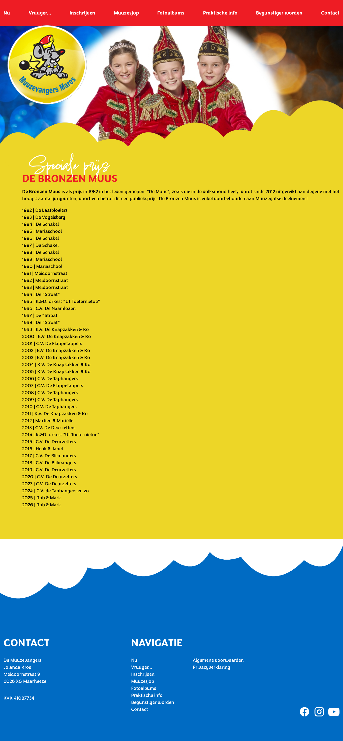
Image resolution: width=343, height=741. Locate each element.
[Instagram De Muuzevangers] (319, 711)
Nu (7, 13)
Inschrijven (82, 13)
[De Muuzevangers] (47, 65)
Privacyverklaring (211, 667)
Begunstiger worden (279, 13)
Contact (330, 13)
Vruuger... (40, 13)
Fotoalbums (170, 13)
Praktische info (220, 13)
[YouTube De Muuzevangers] (334, 711)
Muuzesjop (126, 13)
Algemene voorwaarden (218, 660)
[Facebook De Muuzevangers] (304, 711)
